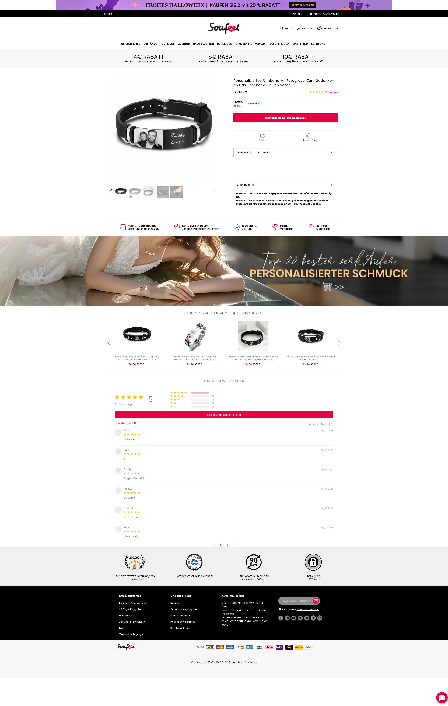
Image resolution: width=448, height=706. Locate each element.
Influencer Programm (182, 617)
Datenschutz (126, 611)
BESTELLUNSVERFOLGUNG (326, 14)
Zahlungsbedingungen (132, 617)
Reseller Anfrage (180, 623)
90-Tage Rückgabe (130, 605)
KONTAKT (297, 13)
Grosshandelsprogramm (184, 605)
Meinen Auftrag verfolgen (133, 598)
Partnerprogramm (180, 611)
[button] (286, 28)
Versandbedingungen (132, 630)
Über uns (175, 598)
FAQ (121, 623)
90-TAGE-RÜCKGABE (300, 203)
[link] (130, 44)
